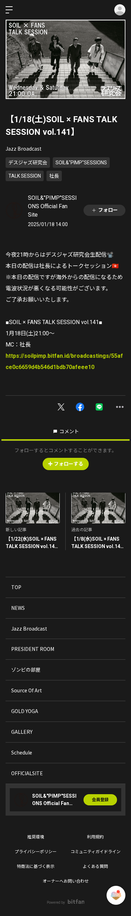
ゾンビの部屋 (26, 669)
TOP (16, 587)
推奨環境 (35, 837)
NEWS (18, 607)
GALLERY (21, 731)
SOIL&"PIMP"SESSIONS (81, 162)
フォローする (68, 464)
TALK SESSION (24, 176)
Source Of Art (26, 690)
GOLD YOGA (24, 710)
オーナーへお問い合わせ (66, 881)
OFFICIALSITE (27, 773)
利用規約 (95, 837)
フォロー (108, 210)
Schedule (21, 752)
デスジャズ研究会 (27, 162)
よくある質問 (95, 866)
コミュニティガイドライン (96, 851)
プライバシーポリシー (36, 851)
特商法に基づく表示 (35, 866)
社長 (54, 176)
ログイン (119, 9)
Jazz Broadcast (24, 148)
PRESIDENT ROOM (32, 648)
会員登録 (100, 799)
